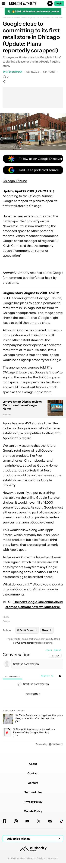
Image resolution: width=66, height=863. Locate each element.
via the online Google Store (36, 498)
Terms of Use (33, 792)
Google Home (47, 465)
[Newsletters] (50, 821)
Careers (33, 782)
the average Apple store (33, 392)
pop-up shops (13, 335)
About (33, 764)
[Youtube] (27, 821)
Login (59, 3)
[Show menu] (3, 3)
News (6, 617)
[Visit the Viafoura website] (55, 744)
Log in (49, 650)
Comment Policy (26, 642)
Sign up (57, 650)
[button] (33, 3)
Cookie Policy (33, 811)
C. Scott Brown (14, 71)
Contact (33, 773)
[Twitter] (38, 821)
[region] (33, 697)
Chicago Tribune (15, 181)
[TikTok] (61, 821)
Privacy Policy (33, 801)
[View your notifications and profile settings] (59, 676)
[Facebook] (4, 821)
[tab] (12, 676)
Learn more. (59, 18)
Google (22, 330)
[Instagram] (16, 821)
